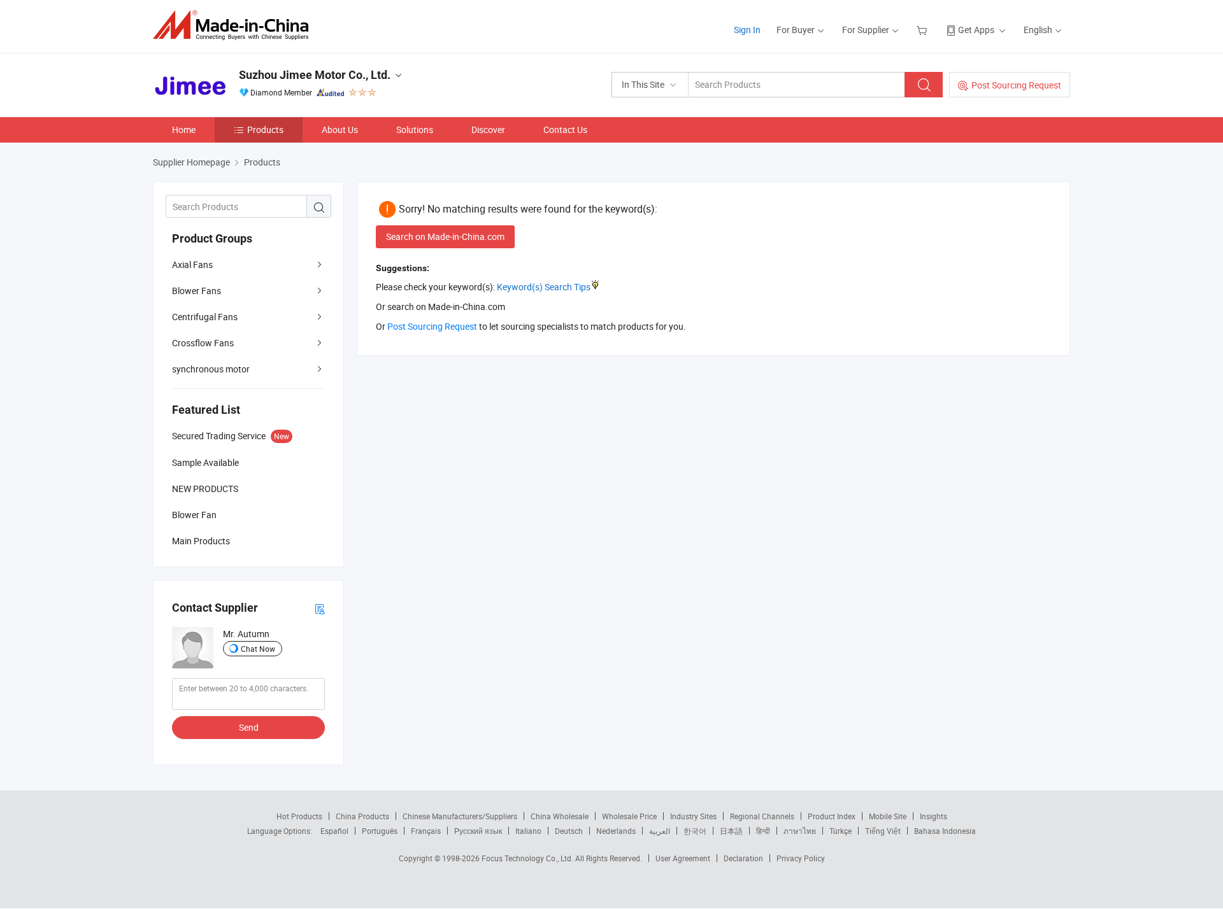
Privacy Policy (800, 858)
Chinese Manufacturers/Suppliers (460, 816)
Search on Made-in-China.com (445, 236)
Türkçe (840, 831)
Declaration (743, 858)
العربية (659, 831)
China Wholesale (560, 816)
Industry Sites (693, 816)
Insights (933, 816)
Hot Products (299, 816)
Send (249, 727)
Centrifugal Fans (205, 317)
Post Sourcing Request (1016, 85)
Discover (488, 129)
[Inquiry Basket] (923, 30)
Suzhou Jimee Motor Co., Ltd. (314, 74)
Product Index (831, 816)
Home (184, 129)
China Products (362, 816)
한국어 (694, 831)
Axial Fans (192, 264)
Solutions (414, 129)
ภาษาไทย (799, 831)
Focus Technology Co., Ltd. (528, 858)
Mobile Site (887, 816)
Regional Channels (762, 816)
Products (265, 129)
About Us (340, 129)
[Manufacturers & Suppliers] (235, 25)
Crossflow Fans (203, 343)
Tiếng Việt (883, 831)
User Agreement (682, 858)
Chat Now (258, 649)
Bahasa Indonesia (945, 831)
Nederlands (616, 831)
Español (334, 831)
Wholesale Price (629, 816)
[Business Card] (320, 608)
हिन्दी (763, 831)
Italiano (528, 831)
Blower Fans (196, 291)
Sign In (747, 30)
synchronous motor (211, 369)
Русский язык (478, 831)
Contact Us (565, 129)
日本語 (731, 831)
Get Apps (976, 30)
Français (426, 831)
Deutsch (569, 831)
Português (379, 831)
